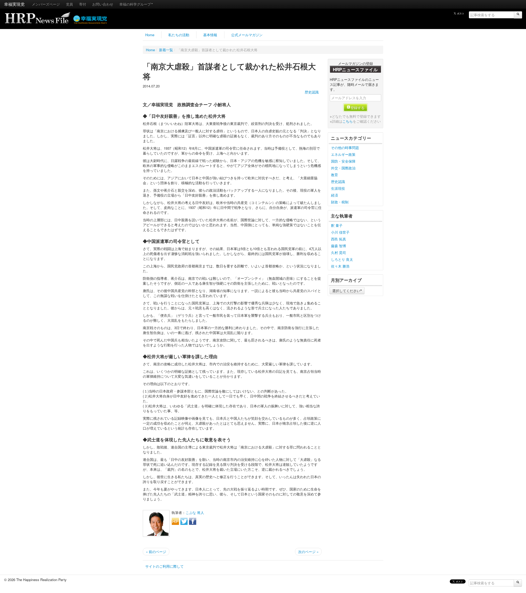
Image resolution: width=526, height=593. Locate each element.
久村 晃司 (338, 252)
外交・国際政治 (343, 167)
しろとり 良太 (342, 259)
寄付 (82, 4)
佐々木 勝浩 (340, 266)
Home (149, 34)
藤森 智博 (338, 245)
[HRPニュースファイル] (37, 16)
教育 (334, 174)
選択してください (346, 290)
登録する (358, 107)
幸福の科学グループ (135, 4)
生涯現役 (338, 188)
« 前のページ (156, 551)
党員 (69, 4)
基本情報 (210, 34)
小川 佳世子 (340, 232)
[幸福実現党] (90, 18)
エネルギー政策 (343, 154)
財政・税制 (339, 201)
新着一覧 (166, 49)
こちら (347, 121)
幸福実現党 (14, 4)
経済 (334, 195)
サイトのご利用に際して (164, 566)
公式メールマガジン (247, 34)
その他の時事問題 (345, 147)
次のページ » (308, 551)
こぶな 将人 (195, 512)
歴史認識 (312, 91)
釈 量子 (337, 225)
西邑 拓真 (338, 238)
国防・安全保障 (343, 161)
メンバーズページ (46, 4)
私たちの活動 (178, 34)
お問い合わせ (102, 4)
